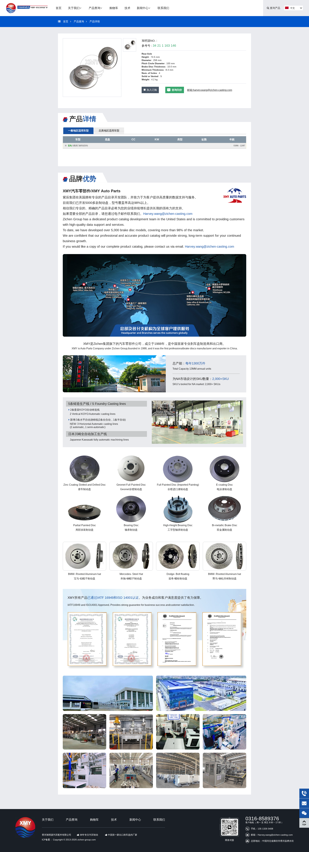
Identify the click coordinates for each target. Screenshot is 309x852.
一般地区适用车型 (78, 130)
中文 (292, 8)
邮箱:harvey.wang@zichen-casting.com (209, 90)
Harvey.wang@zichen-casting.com (167, 213)
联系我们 (159, 819)
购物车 (94, 819)
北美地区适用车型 (109, 130)
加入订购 (152, 89)
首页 (65, 21)
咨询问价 (177, 89)
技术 (114, 819)
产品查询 (79, 21)
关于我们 (47, 819)
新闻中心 (135, 819)
